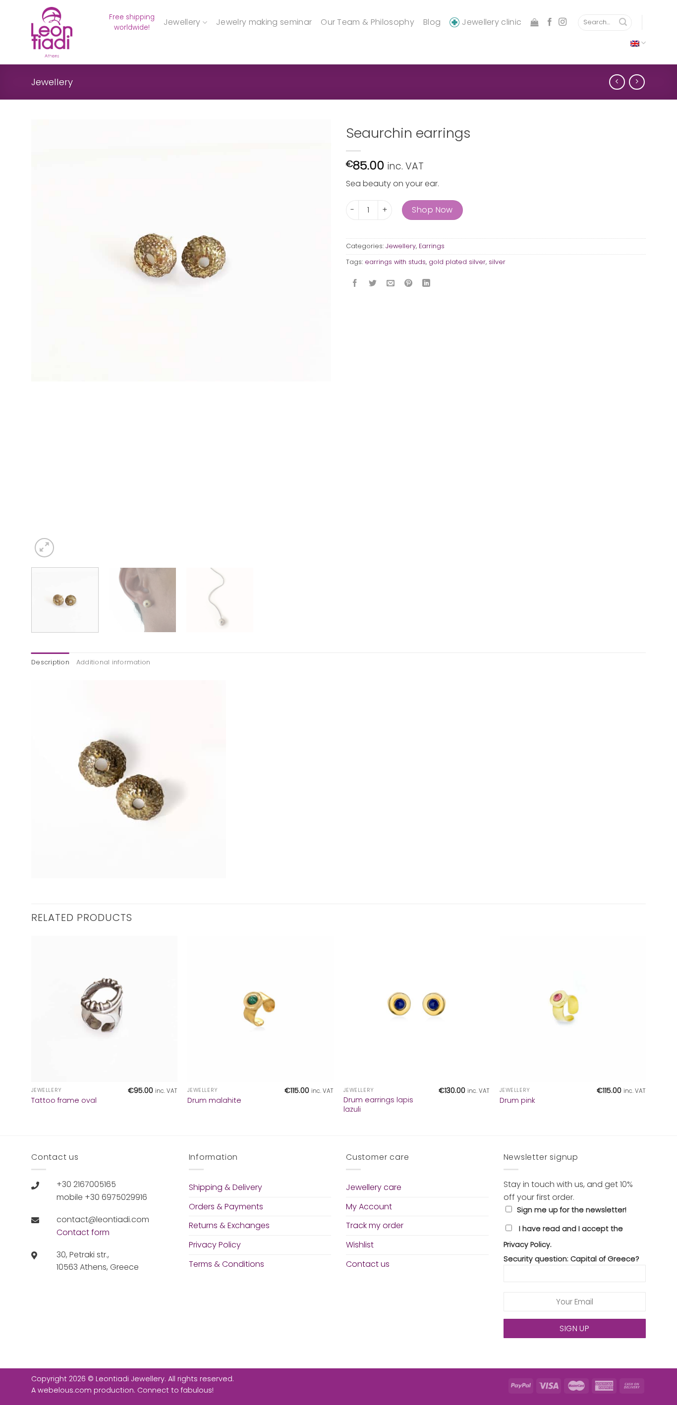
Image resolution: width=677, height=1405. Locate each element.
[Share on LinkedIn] (426, 284)
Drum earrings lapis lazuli (378, 1104)
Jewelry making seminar (264, 22)
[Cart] (534, 22)
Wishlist (360, 1244)
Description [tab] (50, 662)
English (638, 43)
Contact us (368, 1264)
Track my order (374, 1225)
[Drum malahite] (260, 1009)
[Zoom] (44, 547)
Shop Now (432, 210)
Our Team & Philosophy (367, 22)
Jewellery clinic (491, 22)
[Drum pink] (573, 1009)
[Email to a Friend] (391, 284)
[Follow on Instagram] (562, 22)
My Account (369, 1206)
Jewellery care (373, 1187)
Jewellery (182, 22)
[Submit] (623, 22)
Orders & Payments (226, 1206)
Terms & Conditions (226, 1264)
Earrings (432, 246)
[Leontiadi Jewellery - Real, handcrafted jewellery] (53, 32)
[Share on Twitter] (373, 284)
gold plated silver (457, 262)
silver (497, 262)
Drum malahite (214, 1100)
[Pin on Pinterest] (408, 284)
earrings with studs (395, 262)
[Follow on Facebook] (550, 22)
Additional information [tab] (113, 662)
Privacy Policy (215, 1244)
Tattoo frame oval (64, 1100)
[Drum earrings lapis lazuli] (416, 1009)
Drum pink (517, 1100)
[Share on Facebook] (355, 284)
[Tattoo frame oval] (104, 1009)
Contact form (83, 1232)
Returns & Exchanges (229, 1225)
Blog (432, 22)
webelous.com (65, 1390)
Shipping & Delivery (225, 1187)
